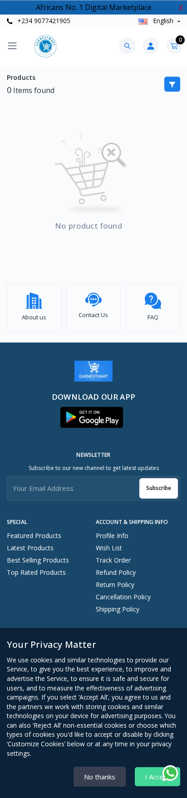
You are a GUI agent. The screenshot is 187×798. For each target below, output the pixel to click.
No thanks (99, 776)
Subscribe (158, 488)
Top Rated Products (36, 572)
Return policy (115, 584)
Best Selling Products (38, 560)
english (163, 20)
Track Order (113, 560)
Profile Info (112, 535)
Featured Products (34, 535)
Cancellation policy (123, 596)
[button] (91, 417)
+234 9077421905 (42, 20)
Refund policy (116, 572)
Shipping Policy (117, 609)
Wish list (109, 547)
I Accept (157, 776)
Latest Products (30, 547)
